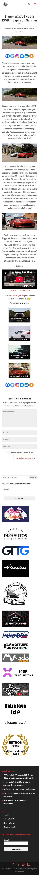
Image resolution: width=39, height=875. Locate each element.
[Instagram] (17, 56)
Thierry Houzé (11, 29)
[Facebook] (7, 56)
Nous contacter (9, 823)
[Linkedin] (26, 56)
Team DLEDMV (8, 819)
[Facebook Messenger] (22, 56)
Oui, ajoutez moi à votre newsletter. (20, 452)
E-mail (6, 489)
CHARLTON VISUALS (20, 290)
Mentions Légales (9, 827)
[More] (31, 56)
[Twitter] (12, 56)
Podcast (6, 815)
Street (30, 29)
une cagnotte (18, 295)
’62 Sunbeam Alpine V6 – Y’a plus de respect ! (19, 789)
